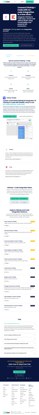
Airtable (13, 394)
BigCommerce (14, 403)
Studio (4, 393)
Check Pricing (19, 375)
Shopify (30, 392)
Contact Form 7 (31, 405)
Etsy (29, 402)
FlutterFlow (31, 397)
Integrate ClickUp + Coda (9, 116)
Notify (4, 387)
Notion (13, 387)
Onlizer (4, 396)
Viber (21, 403)
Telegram (22, 393)
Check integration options (26, 45)
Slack (21, 398)
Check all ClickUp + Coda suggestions (19, 202)
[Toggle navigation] (15, 2)
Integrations (5, 394)
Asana (13, 404)
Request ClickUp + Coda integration (19, 198)
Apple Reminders (32, 400)
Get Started (29, 1)
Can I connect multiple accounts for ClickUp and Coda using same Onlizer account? (19, 348)
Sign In (22, 1)
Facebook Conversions (31, 395)
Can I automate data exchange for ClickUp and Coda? (16, 343)
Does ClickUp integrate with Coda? (11, 323)
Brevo (30, 390)
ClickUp (13, 393)
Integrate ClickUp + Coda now (10, 45)
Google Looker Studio (14, 399)
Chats (4, 391)
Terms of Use (27, 412)
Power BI (13, 396)
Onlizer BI (4, 389)
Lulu (29, 404)
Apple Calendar (31, 398)
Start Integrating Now (19, 371)
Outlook (13, 401)
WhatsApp (22, 387)
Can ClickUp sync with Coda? (10, 339)
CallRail (30, 388)
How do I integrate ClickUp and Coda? (12, 335)
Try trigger (6, 225)
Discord (21, 396)
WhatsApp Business (23, 389)
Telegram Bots (22, 394)
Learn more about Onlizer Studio (25, 116)
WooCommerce (14, 391)
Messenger (22, 401)
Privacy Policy (33, 412)
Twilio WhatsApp (23, 391)
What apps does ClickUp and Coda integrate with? (15, 353)
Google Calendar (15, 389)
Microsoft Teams (23, 400)
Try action (6, 272)
